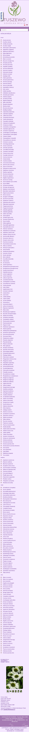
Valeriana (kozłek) (7, 651)
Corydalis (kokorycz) (8, 155)
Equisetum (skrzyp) (8, 515)
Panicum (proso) (7, 557)
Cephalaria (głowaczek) (8, 128)
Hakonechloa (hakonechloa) (10, 527)
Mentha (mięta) (6, 618)
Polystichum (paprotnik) (8, 477)
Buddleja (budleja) (7, 110)
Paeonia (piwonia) (7, 323)
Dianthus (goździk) (7, 172)
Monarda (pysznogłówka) (9, 311)
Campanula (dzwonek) (8, 117)
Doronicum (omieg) (7, 179)
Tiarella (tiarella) (7, 426)
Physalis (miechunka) (8, 349)
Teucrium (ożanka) (7, 421)
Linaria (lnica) (6, 293)
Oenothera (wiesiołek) (8, 317)
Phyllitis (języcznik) (7, 475)
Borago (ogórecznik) (8, 592)
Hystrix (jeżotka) (7, 255)
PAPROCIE (3, 457)
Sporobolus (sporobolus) (9, 570)
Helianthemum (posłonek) (9, 230)
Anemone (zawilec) (7, 70)
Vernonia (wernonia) (8, 442)
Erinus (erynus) (6, 194)
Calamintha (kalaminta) (8, 111)
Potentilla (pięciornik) (8, 364)
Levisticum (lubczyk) (8, 613)
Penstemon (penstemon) (9, 332)
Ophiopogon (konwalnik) (9, 555)
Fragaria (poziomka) (8, 206)
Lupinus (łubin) (6, 298)
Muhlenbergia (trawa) (8, 553)
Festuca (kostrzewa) (8, 521)
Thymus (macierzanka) (8, 425)
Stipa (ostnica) (6, 572)
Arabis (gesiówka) (7, 77)
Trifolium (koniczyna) (8, 430)
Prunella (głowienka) (8, 368)
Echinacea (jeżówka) (8, 185)
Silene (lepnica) (6, 408)
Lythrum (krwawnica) (8, 306)
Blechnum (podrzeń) (8, 463)
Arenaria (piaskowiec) (8, 79)
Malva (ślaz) (6, 310)
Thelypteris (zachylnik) (8, 480)
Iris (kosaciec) (6, 262)
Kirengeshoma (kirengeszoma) (10, 268)
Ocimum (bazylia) (7, 622)
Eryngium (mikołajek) (8, 196)
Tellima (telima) (6, 419)
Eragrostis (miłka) (7, 517)
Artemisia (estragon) (8, 590)
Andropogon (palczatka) (8, 493)
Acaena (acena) (7, 40)
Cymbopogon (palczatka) (9, 600)
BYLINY (2, 37)
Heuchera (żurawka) (8, 242)
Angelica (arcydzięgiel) (8, 583)
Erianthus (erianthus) (8, 519)
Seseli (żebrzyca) (7, 404)
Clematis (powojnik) (8, 147)
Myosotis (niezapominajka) (9, 313)
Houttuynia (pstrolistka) (8, 251)
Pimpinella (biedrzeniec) (9, 353)
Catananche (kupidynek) (9, 123)
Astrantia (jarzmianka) (8, 94)
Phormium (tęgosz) (7, 563)
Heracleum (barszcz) (8, 238)
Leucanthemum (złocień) (9, 283)
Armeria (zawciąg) (7, 81)
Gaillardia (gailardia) (8, 211)
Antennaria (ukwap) (7, 72)
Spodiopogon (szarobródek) (9, 568)
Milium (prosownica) (8, 546)
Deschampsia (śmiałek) (9, 510)
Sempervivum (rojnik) (8, 402)
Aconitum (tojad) (7, 45)
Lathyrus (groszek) (7, 277)
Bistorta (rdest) (6, 106)
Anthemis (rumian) (7, 74)
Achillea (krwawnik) (7, 44)
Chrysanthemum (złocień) (9, 140)
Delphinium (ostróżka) (8, 170)
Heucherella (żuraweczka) (9, 243)
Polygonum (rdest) (7, 360)
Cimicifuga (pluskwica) (8, 143)
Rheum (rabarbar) (7, 632)
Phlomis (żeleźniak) (8, 343)
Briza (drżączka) (7, 500)
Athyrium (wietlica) (7, 462)
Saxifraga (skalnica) (8, 393)
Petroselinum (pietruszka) (9, 626)
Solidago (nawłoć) (7, 409)
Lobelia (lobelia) (6, 296)
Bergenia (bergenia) (7, 104)
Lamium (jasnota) (7, 276)
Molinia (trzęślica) (7, 549)
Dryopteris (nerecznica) (8, 465)
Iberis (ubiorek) (6, 257)
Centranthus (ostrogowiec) (9, 127)
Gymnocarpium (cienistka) (9, 467)
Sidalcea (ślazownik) (8, 406)
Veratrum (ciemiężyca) (8, 436)
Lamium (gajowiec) (7, 274)
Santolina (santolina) (8, 389)
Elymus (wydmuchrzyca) (9, 514)
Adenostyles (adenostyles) (9, 47)
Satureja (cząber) (7, 641)
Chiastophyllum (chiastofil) (9, 138)
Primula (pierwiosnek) (8, 366)
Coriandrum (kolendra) (8, 596)
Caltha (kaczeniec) (7, 115)
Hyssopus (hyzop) (7, 611)
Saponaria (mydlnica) (8, 391)
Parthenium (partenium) (8, 326)
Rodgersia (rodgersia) (8, 377)
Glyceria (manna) (7, 525)
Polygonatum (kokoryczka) (9, 359)
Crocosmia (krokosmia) (8, 162)
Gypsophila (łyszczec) (8, 227)
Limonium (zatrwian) (8, 291)
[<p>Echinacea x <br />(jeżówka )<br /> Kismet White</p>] (14, 677)
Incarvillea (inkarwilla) (8, 259)
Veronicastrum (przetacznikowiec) (11, 445)
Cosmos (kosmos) (7, 157)
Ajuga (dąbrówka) (7, 53)
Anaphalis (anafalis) (7, 66)
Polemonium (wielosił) (8, 357)
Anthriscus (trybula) (7, 585)
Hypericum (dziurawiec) (9, 609)
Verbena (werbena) (7, 440)
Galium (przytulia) (7, 213)
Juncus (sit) (6, 536)
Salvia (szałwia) (7, 385)
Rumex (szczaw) (7, 635)
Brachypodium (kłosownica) (10, 499)
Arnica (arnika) (6, 588)
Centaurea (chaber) (7, 125)
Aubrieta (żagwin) (7, 96)
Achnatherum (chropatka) (9, 487)
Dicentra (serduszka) (8, 174)
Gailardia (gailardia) (7, 210)
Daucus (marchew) (7, 166)
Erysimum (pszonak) (8, 198)
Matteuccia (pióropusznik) (9, 469)
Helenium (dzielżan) (8, 228)
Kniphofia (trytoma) (7, 272)
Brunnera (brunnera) (8, 108)
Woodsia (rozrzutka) (8, 482)
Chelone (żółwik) (7, 136)
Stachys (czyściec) (7, 411)
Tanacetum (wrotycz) (8, 415)
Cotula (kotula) (6, 159)
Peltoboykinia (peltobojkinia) (9, 330)
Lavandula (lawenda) (8, 279)
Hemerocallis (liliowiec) (8, 236)
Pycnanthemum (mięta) (8, 374)
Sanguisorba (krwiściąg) (9, 387)
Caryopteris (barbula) (8, 121)
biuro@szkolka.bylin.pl (7, 720)
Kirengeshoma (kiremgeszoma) (10, 266)
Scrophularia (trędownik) (9, 396)
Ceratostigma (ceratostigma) (10, 132)
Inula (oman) (6, 260)
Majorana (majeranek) (8, 308)
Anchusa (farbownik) (8, 68)
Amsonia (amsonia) (7, 64)
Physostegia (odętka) (8, 351)
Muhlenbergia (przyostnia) (9, 551)
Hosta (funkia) (6, 249)
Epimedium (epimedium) (9, 191)
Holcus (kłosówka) (7, 532)
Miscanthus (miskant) (8, 548)
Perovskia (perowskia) (8, 334)
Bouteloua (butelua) (7, 497)
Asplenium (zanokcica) (8, 460)
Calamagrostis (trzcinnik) (9, 502)
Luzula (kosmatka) (7, 542)
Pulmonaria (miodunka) (8, 370)
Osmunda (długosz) (8, 473)
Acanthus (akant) (7, 42)
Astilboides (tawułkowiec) (9, 93)
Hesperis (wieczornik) (8, 240)
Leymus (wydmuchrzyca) (9, 540)
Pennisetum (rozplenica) (9, 559)
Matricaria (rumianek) (8, 615)
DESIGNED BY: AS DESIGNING (14, 730)
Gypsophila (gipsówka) (8, 225)
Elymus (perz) (6, 512)
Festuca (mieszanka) (8, 523)
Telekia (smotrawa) (7, 417)
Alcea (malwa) (6, 55)
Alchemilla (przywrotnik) (9, 57)
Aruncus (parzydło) (7, 85)
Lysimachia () (6, 302)
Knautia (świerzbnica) (8, 270)
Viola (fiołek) (6, 451)
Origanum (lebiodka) (8, 624)
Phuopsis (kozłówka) (8, 347)
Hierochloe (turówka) (8, 531)
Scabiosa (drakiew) (7, 394)
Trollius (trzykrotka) (7, 434)
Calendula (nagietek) (8, 113)
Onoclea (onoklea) (7, 471)
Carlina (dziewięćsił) (8, 119)
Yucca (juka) (6, 455)
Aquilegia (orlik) (6, 76)
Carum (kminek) (7, 594)
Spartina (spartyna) (7, 566)
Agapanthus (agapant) (8, 49)
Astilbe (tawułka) (7, 91)
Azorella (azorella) (7, 98)
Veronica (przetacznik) (8, 443)
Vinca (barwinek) (7, 449)
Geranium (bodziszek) (8, 219)
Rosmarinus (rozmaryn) (9, 634)
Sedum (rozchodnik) (8, 398)
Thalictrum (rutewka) (8, 423)
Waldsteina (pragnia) (8, 453)
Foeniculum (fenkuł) (8, 603)
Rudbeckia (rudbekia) (8, 381)
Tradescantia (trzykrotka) (9, 428)
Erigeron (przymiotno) (8, 193)
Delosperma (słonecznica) (9, 168)
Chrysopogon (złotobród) (9, 506)
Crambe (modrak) (7, 160)
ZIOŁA (2, 574)
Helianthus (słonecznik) (8, 232)
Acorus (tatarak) (7, 489)
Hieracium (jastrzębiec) (8, 247)
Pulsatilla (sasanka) (7, 372)
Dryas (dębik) (6, 183)
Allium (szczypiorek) (8, 579)
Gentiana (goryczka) (8, 217)
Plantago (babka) (7, 355)
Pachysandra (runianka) (9, 321)
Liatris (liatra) (6, 287)
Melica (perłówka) (7, 544)
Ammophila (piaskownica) (9, 491)
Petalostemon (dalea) (8, 338)
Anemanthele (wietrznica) (9, 495)
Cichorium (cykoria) (8, 142)
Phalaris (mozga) (7, 561)
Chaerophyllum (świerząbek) (10, 134)
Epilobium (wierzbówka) (9, 189)
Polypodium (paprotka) (8, 362)
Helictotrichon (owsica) (8, 529)
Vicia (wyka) (6, 447)
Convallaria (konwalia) (8, 149)
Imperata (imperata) (8, 534)
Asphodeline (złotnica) (8, 87)
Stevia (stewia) (6, 645)
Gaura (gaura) (6, 215)
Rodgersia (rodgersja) (8, 379)
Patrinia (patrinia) (7, 328)
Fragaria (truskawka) (8, 208)
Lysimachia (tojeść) (7, 304)
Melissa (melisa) (7, 617)
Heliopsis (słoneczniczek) (9, 234)
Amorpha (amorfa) (7, 62)
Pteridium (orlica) (7, 479)
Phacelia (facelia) (7, 342)
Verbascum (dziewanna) (9, 438)
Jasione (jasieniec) (7, 264)
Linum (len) (5, 294)
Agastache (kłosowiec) (8, 51)
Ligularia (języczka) (7, 289)
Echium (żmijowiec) (8, 602)
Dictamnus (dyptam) (8, 176)
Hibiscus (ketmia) (7, 245)
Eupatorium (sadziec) (8, 200)
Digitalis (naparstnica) (8, 177)
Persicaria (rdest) (7, 336)
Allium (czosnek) (7, 59)
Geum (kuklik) (6, 221)
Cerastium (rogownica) (8, 130)
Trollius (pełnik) (6, 432)
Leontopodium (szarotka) (9, 281)
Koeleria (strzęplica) (8, 538)
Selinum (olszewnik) (8, 400)
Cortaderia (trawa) (7, 508)
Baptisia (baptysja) (7, 100)
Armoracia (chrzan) (7, 586)
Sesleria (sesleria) (7, 565)
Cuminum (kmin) (7, 598)
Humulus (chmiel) (7, 253)
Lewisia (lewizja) (7, 285)
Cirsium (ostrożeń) (7, 145)
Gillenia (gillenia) (7, 223)
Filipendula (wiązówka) (8, 204)
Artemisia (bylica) (7, 83)
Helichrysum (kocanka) (8, 605)
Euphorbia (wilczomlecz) (9, 202)
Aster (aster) (6, 89)
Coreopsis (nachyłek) (8, 151)
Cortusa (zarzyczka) (8, 153)
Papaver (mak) (6, 325)
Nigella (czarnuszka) (8, 620)
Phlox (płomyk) (6, 345)
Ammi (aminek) (6, 581)
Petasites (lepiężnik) (8, 340)
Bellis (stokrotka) (7, 102)
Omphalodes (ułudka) (8, 319)
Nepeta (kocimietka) (8, 315)
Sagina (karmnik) (7, 383)
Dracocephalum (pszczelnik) (10, 181)
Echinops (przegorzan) (8, 187)
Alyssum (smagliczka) (8, 60)
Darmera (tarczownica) (8, 164)
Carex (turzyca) (7, 504)
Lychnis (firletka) (7, 300)
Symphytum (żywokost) (9, 413)
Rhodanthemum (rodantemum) (10, 376)
